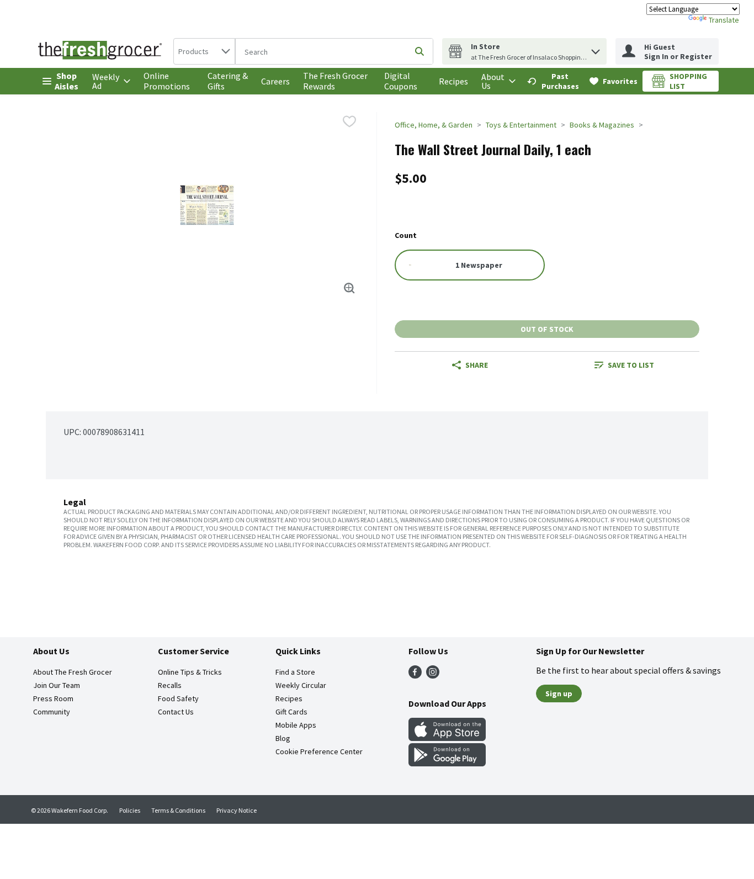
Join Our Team (56, 685)
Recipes (453, 81)
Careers (275, 81)
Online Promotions (167, 81)
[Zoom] (349, 288)
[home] (102, 51)
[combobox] (204, 51)
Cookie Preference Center (319, 751)
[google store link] (447, 763)
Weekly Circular (300, 685)
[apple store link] (447, 737)
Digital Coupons (400, 81)
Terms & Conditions (178, 810)
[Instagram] (432, 675)
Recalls (170, 685)
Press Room (53, 698)
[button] (595, 48)
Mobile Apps (295, 725)
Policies (129, 810)
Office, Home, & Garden (433, 125)
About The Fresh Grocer (72, 672)
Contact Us (176, 712)
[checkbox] (349, 121)
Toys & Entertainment (521, 125)
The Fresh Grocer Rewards (335, 81)
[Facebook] (415, 675)
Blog (282, 738)
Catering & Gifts (228, 81)
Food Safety (178, 698)
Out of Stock (547, 329)
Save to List (631, 365)
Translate (724, 20)
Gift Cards (291, 712)
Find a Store (295, 672)
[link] (553, 81)
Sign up (558, 693)
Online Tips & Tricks (190, 672)
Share (476, 365)
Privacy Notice (236, 810)
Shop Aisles (66, 81)
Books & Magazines (602, 125)
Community (51, 712)
